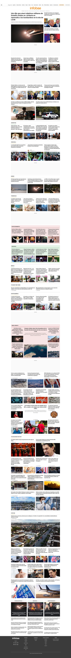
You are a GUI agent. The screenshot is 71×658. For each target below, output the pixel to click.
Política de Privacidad (56, 640)
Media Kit (46, 645)
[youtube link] (14, 644)
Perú (25, 645)
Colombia (26, 640)
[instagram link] (17, 642)
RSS (25, 649)
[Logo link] (35, 8)
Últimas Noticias (26, 648)
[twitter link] (15, 642)
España (26, 641)
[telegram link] (15, 644)
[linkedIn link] (17, 644)
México (26, 644)
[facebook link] (14, 642)
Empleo (36, 640)
